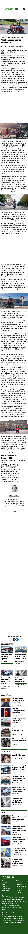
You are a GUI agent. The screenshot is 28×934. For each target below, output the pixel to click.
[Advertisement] (14, 108)
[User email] (15, 511)
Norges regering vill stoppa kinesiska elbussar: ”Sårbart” (6, 658)
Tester (2, 46)
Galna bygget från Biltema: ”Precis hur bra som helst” (19, 850)
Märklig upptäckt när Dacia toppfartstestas (18, 861)
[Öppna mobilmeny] (2, 9)
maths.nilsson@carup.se (15, 918)
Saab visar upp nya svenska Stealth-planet (20, 679)
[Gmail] (11, 639)
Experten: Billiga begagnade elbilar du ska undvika (6, 680)
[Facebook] (13, 511)
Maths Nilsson (19, 46)
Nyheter (3, 665)
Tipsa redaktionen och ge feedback (13, 922)
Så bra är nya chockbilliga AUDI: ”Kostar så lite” (18, 839)
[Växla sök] (24, 9)
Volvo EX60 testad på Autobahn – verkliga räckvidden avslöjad (19, 829)
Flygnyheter (18, 684)
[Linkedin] (17, 639)
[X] (14, 639)
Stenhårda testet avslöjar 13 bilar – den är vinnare (20, 656)
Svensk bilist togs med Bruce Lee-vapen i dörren (18, 757)
